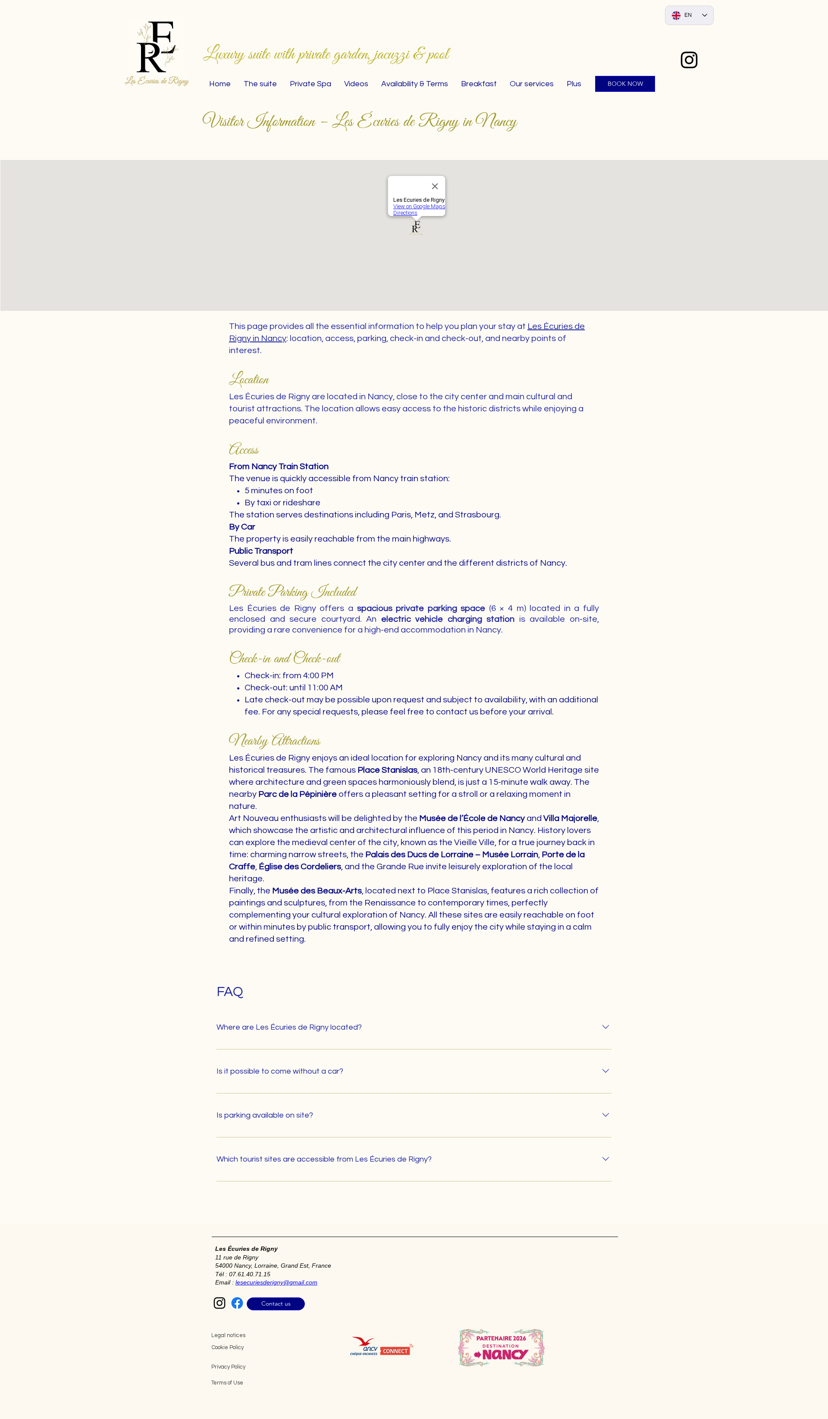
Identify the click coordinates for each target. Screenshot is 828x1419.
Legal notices (228, 1335)
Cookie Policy (228, 1347)
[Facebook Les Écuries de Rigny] (237, 1303)
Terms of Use (227, 1383)
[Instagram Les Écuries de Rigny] (219, 1303)
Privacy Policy (228, 1367)
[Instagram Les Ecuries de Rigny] (689, 60)
